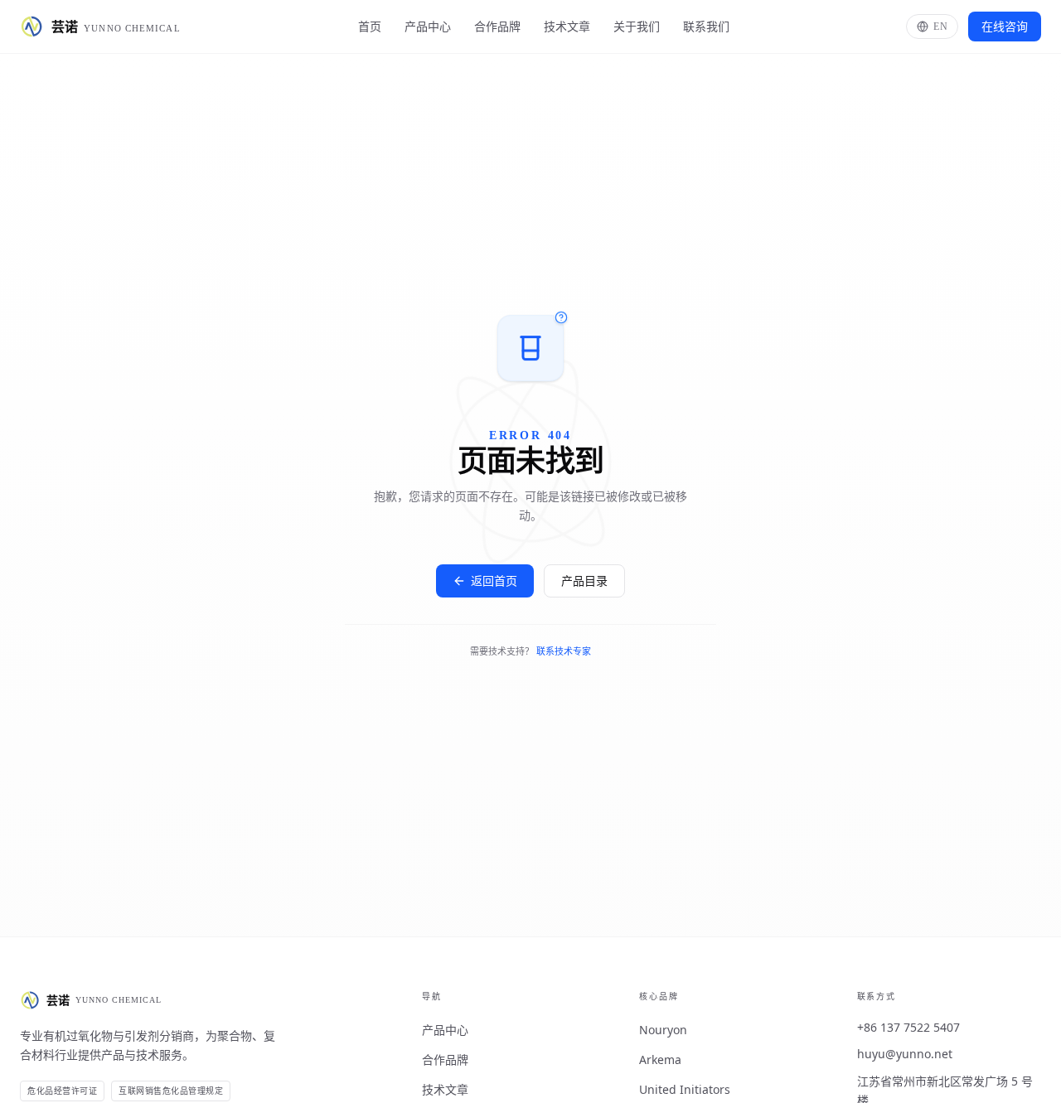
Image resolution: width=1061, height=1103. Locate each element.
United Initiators (684, 1089)
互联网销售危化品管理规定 (171, 1091)
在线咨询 (1004, 26)
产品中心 (428, 26)
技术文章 (567, 26)
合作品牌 (497, 26)
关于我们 (636, 26)
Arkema (660, 1059)
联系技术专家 (563, 651)
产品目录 (584, 580)
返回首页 (494, 580)
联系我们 (706, 26)
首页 (369, 26)
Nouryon (663, 1030)
